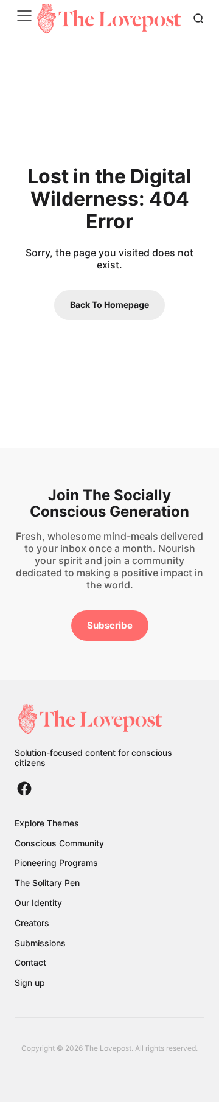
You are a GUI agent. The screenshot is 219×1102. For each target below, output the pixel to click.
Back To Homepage (109, 304)
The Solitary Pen (47, 882)
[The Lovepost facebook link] (24, 788)
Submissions (40, 943)
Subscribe (110, 625)
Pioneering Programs (56, 862)
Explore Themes (47, 823)
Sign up (30, 982)
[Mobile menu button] (27, 18)
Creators (32, 923)
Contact (30, 962)
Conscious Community (59, 843)
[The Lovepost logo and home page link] (109, 718)
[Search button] (198, 18)
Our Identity (38, 903)
